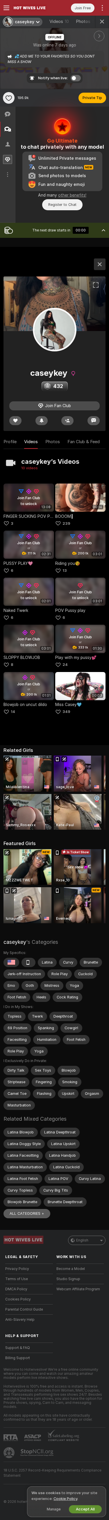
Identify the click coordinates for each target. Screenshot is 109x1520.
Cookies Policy (18, 1299)
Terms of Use (16, 1279)
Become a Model (70, 1269)
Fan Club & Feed (83, 441)
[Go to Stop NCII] (37, 1452)
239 (66, 523)
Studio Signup (68, 1279)
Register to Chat (62, 204)
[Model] (100, 264)
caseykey (14, 942)
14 (13, 711)
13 (64, 570)
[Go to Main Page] (34, 8)
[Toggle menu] (6, 8)
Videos (59, 21)
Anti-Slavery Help (20, 1320)
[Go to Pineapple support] (9, 1452)
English (82, 1240)
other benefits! (72, 195)
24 (65, 664)
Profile (10, 441)
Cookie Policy (65, 1498)
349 (66, 711)
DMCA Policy (16, 1289)
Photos (86, 21)
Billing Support (17, 1358)
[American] (11, 962)
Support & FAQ (17, 1348)
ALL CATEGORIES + (27, 1213)
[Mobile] (28, 962)
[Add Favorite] (9, 98)
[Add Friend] (67, 420)
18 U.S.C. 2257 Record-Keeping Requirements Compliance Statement (52, 1473)
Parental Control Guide (24, 1309)
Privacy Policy (17, 1269)
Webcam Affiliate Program (78, 1289)
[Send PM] (93, 420)
